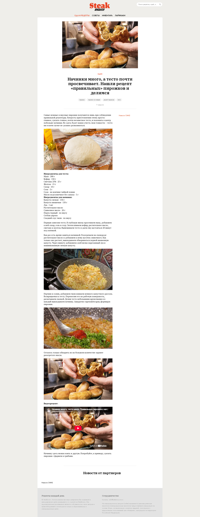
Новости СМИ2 (124, 115)
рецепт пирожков (109, 100)
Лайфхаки (120, 15)
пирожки (82, 100)
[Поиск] (160, 4)
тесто (119, 100)
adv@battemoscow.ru (116, 500)
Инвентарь (107, 15)
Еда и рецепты (82, 15)
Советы (96, 15)
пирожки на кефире (94, 100)
